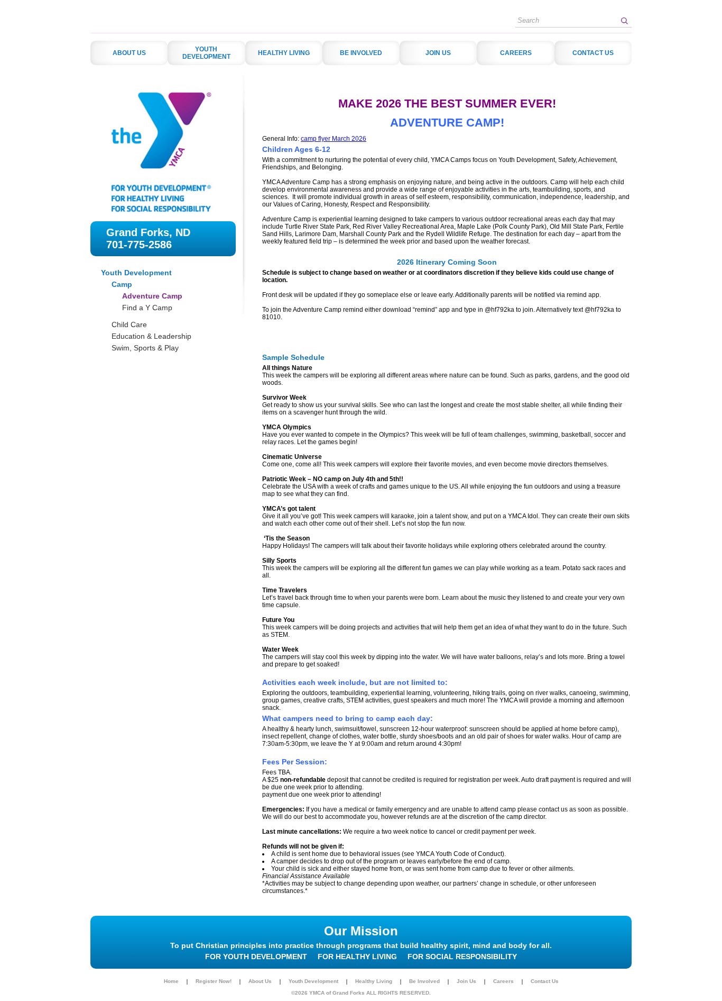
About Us (260, 981)
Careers (503, 981)
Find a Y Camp (147, 307)
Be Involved (424, 981)
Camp (122, 284)
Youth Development (136, 272)
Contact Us (545, 981)
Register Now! (214, 981)
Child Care (129, 324)
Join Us (466, 981)
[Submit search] (624, 21)
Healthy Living (373, 981)
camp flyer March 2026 (333, 138)
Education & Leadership (151, 336)
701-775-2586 (139, 244)
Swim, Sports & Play (145, 348)
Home (171, 981)
